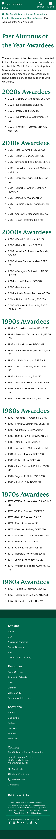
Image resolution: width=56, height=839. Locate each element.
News (10, 682)
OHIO (5, 14)
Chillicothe (13, 717)
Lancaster (13, 728)
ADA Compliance (17, 802)
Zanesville (13, 738)
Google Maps (18, 769)
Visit (10, 652)
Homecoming (18, 18)
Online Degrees (16, 647)
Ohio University (20, 819)
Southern (12, 733)
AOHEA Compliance (35, 802)
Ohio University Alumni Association (28, 14)
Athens (11, 712)
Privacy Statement (33, 810)
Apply (11, 631)
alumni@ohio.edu (20, 774)
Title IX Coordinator (34, 813)
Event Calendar (15, 672)
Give (10, 636)
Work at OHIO (15, 693)
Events (5, 18)
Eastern (11, 723)
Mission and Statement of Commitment (23, 808)
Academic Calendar (18, 677)
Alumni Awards (34, 18)
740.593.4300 (19, 779)
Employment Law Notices (18, 805)
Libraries (12, 687)
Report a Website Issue (19, 698)
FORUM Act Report (38, 805)
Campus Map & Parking (19, 657)
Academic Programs (18, 642)
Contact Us (13, 784)
